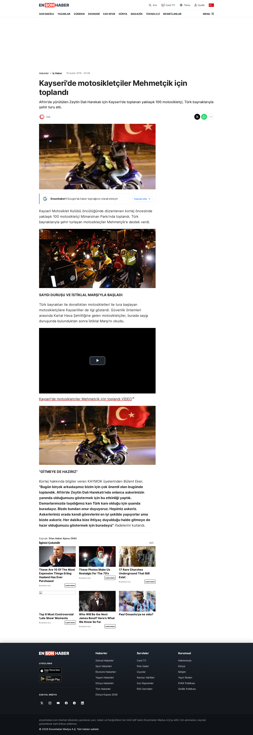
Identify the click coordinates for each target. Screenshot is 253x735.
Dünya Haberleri (105, 683)
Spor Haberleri (104, 666)
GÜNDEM (79, 13)
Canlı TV (141, 660)
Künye (181, 666)
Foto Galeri (143, 666)
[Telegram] (74, 703)
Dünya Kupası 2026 (107, 694)
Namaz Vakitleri (145, 677)
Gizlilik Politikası (187, 688)
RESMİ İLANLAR (172, 13)
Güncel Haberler (105, 660)
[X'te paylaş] (197, 117)
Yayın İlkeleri (185, 677)
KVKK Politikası (186, 683)
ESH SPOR (109, 13)
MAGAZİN (136, 13)
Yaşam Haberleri (105, 677)
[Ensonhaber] (54, 5)
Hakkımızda (184, 660)
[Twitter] (42, 703)
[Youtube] (58, 703)
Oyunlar (141, 671)
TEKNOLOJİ (153, 13)
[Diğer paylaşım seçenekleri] (211, 117)
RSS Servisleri (144, 688)
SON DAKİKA (46, 13)
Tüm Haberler (103, 688)
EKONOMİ (94, 13)
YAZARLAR (63, 13)
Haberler (44, 73)
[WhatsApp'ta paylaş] (204, 117)
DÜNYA (123, 13)
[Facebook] (66, 703)
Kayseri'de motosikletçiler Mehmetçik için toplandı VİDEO (85, 399)
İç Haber (57, 73)
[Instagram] (50, 703)
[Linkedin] (82, 703)
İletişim (182, 671)
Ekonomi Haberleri (106, 671)
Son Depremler (145, 683)
